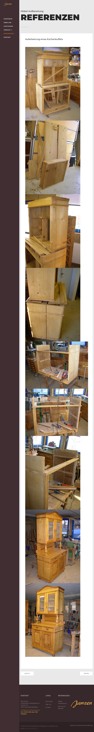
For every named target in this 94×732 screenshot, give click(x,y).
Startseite (8, 19)
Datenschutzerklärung (85, 725)
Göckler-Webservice (31, 728)
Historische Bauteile (61, 707)
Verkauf (7, 30)
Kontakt (7, 37)
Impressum (73, 725)
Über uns (7, 22)
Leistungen (8, 26)
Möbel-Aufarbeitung (62, 702)
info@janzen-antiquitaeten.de (30, 710)
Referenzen (8, 33)
